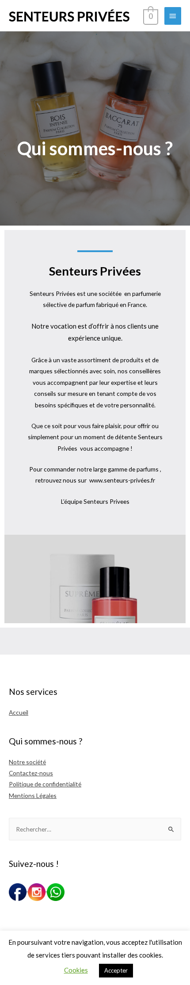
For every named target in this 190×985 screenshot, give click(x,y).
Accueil (18, 712)
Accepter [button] (116, 970)
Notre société (27, 762)
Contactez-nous (31, 773)
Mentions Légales (33, 795)
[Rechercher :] (95, 829)
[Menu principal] (172, 16)
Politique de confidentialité (45, 784)
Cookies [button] (76, 970)
